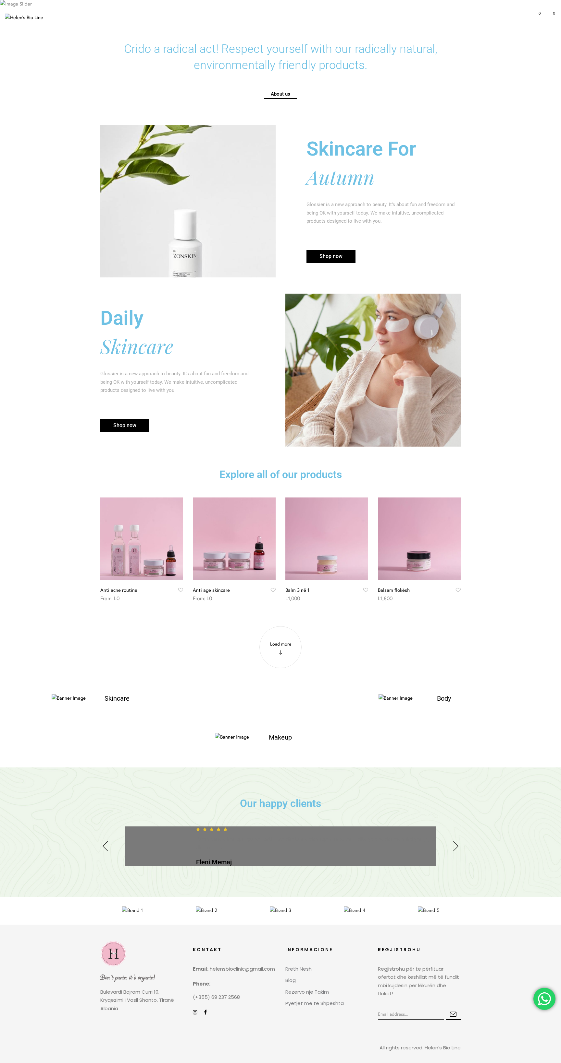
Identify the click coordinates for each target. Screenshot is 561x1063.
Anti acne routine (118, 590)
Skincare (117, 698)
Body (444, 698)
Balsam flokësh (394, 590)
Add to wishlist (180, 589)
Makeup (280, 737)
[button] (550, 17)
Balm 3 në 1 (297, 590)
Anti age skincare (211, 590)
